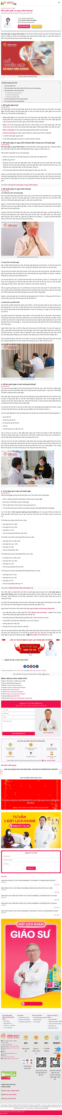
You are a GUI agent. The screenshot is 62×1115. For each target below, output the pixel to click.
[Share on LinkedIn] (34, 666)
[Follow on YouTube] (8, 1078)
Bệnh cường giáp (8, 130)
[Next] (61, 771)
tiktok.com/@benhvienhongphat (14, 691)
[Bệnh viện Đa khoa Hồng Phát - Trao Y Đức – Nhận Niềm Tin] (8, 3)
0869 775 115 (13, 698)
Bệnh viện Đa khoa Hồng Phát (24, 13)
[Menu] (59, 2)
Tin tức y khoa (10, 8)
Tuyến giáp (43, 670)
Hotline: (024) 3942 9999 (49, 760)
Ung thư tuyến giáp (9, 133)
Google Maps (9, 1044)
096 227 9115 (28, 698)
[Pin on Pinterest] (31, 666)
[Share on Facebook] (24, 666)
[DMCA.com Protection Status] (8, 1074)
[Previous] (1, 771)
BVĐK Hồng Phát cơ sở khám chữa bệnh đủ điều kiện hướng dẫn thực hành (27, 888)
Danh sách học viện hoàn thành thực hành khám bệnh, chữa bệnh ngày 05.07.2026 (29, 895)
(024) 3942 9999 (15, 696)
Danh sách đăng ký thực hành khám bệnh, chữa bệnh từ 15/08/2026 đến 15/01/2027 (31, 769)
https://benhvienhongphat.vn (15, 685)
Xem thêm (56, 884)
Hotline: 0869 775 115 (35, 635)
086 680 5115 (21, 698)
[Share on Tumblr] (37, 666)
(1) (25, 113)
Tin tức (3, 8)
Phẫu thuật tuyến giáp (35, 670)
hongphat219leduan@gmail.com (9, 1053)
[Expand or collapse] (59, 83)
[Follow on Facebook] (2, 1078)
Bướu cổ (6, 125)
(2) (49, 149)
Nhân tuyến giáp (8, 117)
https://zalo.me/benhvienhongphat (16, 693)
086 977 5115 (13, 1048)
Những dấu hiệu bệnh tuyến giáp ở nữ (20, 588)
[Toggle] (2, 660)
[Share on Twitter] (28, 666)
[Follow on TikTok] (5, 1078)
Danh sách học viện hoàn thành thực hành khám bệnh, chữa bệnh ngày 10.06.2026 (29, 903)
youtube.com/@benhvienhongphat (16, 687)
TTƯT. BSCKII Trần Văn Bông (37, 612)
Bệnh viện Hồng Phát (13, 689)
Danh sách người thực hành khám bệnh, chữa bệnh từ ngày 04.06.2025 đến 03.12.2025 (29, 911)
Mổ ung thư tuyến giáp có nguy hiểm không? (23, 185)
